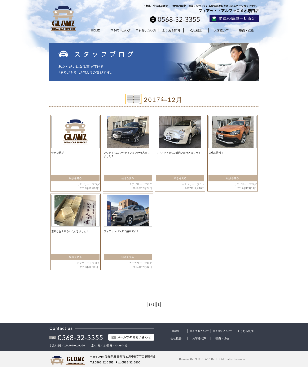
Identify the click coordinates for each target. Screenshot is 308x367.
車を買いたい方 (146, 30)
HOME (95, 30)
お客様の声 (221, 30)
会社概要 (196, 30)
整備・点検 (246, 30)
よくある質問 (171, 30)
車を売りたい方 (120, 30)
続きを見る (75, 178)
